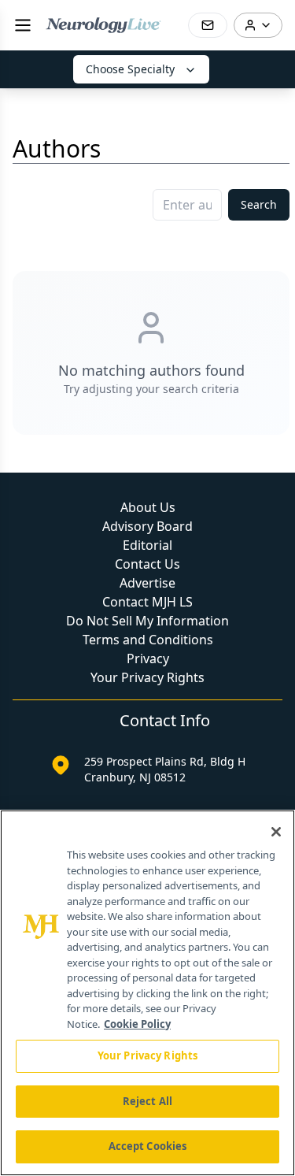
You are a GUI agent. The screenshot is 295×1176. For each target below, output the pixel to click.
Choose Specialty (130, 68)
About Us (147, 507)
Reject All (147, 1101)
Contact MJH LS (147, 601)
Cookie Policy (137, 1024)
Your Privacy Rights (147, 677)
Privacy (148, 658)
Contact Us (147, 564)
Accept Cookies (148, 1146)
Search (259, 204)
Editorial (147, 545)
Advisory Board (147, 526)
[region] (147, 993)
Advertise (147, 583)
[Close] (276, 831)
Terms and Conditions (148, 639)
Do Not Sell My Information (147, 620)
